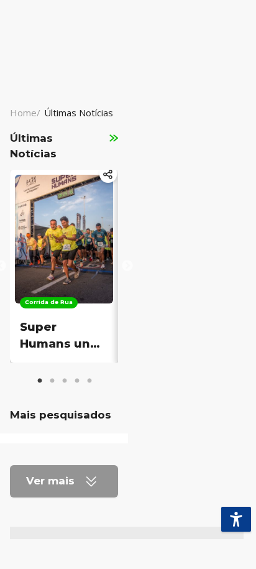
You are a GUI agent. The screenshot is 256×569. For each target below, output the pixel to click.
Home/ (25, 112)
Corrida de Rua (49, 301)
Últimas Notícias (78, 112)
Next (127, 266)
